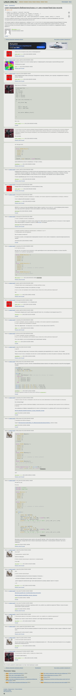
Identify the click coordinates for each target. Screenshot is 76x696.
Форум (34, 1)
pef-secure (17, 211)
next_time (17, 475)
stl (11, 9)
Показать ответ (18, 68)
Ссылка (6, 36)
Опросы (38, 1)
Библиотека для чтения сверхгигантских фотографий (55, 682)
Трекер (42, 1)
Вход (70, 1)
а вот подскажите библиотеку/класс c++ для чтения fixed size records (33, 7)
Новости (21, 1)
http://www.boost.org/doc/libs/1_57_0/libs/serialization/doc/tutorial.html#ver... (34, 422)
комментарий (12, 59)
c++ (10, 9)
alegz (16, 328)
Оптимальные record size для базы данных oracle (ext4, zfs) (57, 679)
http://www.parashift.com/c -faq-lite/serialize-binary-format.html (28, 592)
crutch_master (18, 123)
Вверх (71, 689)
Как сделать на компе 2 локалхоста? (62, 39)
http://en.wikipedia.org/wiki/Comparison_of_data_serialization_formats (29, 410)
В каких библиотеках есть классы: (51, 675)
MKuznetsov (14, 29)
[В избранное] (69, 12)
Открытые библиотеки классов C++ (16, 673)
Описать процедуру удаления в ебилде (14, 39)
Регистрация (65, 1)
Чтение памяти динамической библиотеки (18, 682)
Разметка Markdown (18, 689)
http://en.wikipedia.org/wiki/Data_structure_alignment (26, 595)
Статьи (30, 1)
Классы (45, 677)
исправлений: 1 (43, 392)
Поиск (46, 1)
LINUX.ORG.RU (10, 2)
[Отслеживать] (69, 16)
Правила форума (11, 689)
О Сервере (5, 689)
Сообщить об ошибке (7, 690)
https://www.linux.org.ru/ (8, 691)
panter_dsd (17, 54)
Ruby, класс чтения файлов (15, 675)
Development (12, 5)
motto (16, 413)
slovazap (17, 179)
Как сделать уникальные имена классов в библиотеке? (56, 673)
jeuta (16, 66)
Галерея (26, 1)
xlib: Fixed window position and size (16, 677)
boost (7, 9)
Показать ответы (18, 180)
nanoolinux (17, 164)
